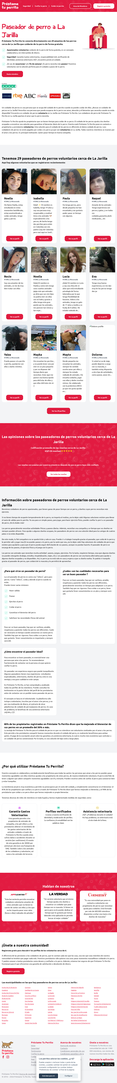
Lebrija (50, 1012)
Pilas (72, 998)
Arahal (4, 1001)
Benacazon (5, 1007)
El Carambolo (29, 1009)
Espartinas (28, 1017)
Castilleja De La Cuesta (32, 990)
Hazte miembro (12, 74)
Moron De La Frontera (78, 993)
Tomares (96, 1001)
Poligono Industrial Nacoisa (79, 1007)
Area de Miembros (80, 6)
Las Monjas (51, 1009)
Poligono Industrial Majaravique (80, 1004)
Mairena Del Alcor (53, 1023)
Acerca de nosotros (68, 1045)
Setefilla (96, 990)
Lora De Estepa (52, 1015)
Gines (49, 990)
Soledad (96, 996)
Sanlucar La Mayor (76, 1017)
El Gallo (27, 1012)
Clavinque (28, 993)
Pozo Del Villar (75, 1009)
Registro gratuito (103, 6)
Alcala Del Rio (6, 998)
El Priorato (28, 1015)
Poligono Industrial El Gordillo (80, 1001)
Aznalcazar (5, 1004)
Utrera (96, 1012)
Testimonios (36, 1051)
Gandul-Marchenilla (31, 1023)
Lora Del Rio (52, 1017)
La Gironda (51, 996)
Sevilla (96, 993)
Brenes (4, 1017)
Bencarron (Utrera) (8, 1012)
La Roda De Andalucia (54, 1004)
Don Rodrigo (29, 1001)
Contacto (64, 1048)
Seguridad (27, 6)
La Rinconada (52, 1001)
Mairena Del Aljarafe (77, 987)
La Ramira (51, 998)
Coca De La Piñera (30, 996)
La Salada (50, 1007)
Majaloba (73, 990)
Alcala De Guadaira (7, 996)
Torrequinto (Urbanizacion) (102, 1004)
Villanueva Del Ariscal (100, 1015)
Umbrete (97, 1009)
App (32, 1059)
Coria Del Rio (29, 998)
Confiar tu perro (41, 6)
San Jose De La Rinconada (79, 1012)
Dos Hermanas (29, 1004)
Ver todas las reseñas (59, 474)
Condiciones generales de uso (72, 1051)
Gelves (50, 987)
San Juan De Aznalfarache (79, 1015)
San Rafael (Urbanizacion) (79, 1020)
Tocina (96, 998)
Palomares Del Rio (76, 996)
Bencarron (5, 1009)
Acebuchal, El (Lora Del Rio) (10, 993)
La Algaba (51, 993)
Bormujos (5, 1015)
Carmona (27, 987)
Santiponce (97, 987)
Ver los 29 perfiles (58, 411)
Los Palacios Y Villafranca (55, 1020)
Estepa (27, 1020)
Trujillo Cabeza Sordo (100, 1007)
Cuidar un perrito (57, 6)
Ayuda (33, 1062)
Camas (4, 1023)
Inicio (33, 1045)
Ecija (26, 1007)
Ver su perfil (14, 239)
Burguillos (5, 1020)
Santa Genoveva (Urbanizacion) (80, 1023)
